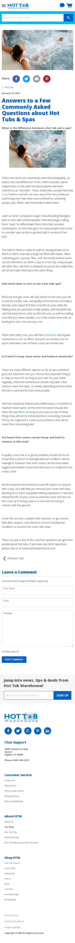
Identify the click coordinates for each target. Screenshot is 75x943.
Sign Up (62, 695)
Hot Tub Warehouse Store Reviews (21, 842)
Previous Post (15, 558)
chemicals (50, 335)
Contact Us (10, 780)
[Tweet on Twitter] (26, 78)
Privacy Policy (11, 915)
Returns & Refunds (14, 801)
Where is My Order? (14, 790)
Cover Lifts (10, 868)
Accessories (10, 899)
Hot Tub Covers (12, 863)
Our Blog (9, 826)
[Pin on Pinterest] (46, 78)
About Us (9, 821)
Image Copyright (13, 927)
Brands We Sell (12, 837)
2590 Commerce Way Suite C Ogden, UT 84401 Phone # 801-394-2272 (17, 754)
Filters (8, 878)
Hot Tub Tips (11, 832)
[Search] (68, 18)
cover (38, 317)
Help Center (10, 785)
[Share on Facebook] (16, 78)
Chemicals (10, 873)
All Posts (9, 87)
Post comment (14, 659)
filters (21, 412)
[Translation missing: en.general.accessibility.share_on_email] (36, 78)
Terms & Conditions (14, 921)
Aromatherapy (12, 894)
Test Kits (9, 889)
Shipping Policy (12, 796)
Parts (7, 883)
